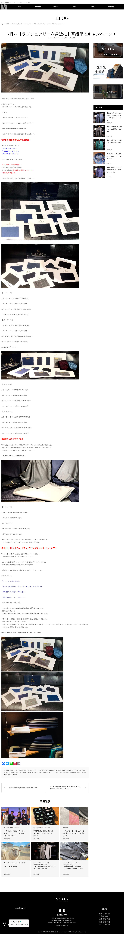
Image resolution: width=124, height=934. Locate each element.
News (19, 6)
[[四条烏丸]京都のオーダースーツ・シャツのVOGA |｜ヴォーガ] (4, 6)
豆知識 (45, 864)
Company (111, 6)
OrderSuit (71, 770)
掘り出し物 (80, 772)
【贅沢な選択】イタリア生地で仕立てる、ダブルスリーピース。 (114, 170)
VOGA (11, 770)
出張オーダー (73, 772)
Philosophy (38, 6)
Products (56, 6)
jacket (55, 770)
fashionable (50, 770)
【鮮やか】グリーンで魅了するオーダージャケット (114, 142)
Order (55, 38)
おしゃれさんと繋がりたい (11, 772)
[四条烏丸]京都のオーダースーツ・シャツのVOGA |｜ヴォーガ (62, 931)
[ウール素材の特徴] (15, 851)
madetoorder (61, 770)
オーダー (23, 772)
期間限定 (10, 774)
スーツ (50, 772)
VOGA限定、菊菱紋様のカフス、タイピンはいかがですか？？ (44, 833)
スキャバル (44, 772)
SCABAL (76, 770)
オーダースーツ (31, 772)
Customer (51, 38)
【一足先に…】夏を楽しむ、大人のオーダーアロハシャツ (114, 156)
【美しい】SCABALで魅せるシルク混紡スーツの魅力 (114, 129)
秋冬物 (15, 774)
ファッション (55, 772)
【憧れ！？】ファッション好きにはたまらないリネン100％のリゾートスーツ (114, 116)
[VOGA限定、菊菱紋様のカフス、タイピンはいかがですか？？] (45, 816)
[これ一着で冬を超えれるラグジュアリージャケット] (45, 851)
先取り (67, 772)
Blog (92, 6)
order (66, 770)
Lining (73, 863)
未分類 (23, 863)
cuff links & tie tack (38, 827)
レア (61, 772)
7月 (46, 770)
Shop (74, 6)
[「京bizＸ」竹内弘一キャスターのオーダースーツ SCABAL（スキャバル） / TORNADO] (15, 816)
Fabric (11, 827)
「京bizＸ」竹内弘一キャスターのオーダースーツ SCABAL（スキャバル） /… (15, 833)
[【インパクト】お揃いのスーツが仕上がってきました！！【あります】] (74, 816)
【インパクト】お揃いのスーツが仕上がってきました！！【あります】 (73, 833)
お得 (19, 772)
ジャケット (38, 772)
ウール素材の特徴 (10, 866)
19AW (42, 770)
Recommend (61, 38)
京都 (64, 772)
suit (80, 770)
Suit (66, 38)
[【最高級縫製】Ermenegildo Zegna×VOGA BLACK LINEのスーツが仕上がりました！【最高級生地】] (74, 851)
